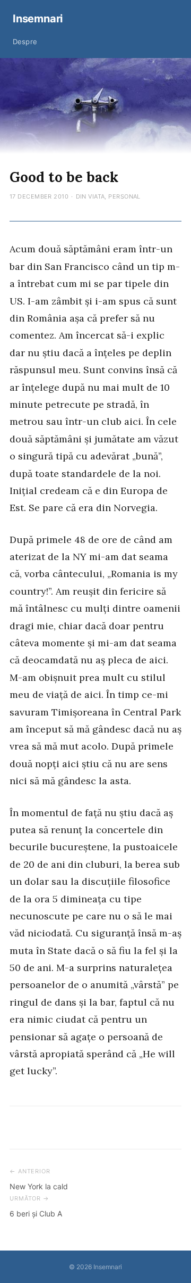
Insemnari (38, 18)
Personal (124, 196)
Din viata (90, 196)
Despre (25, 41)
